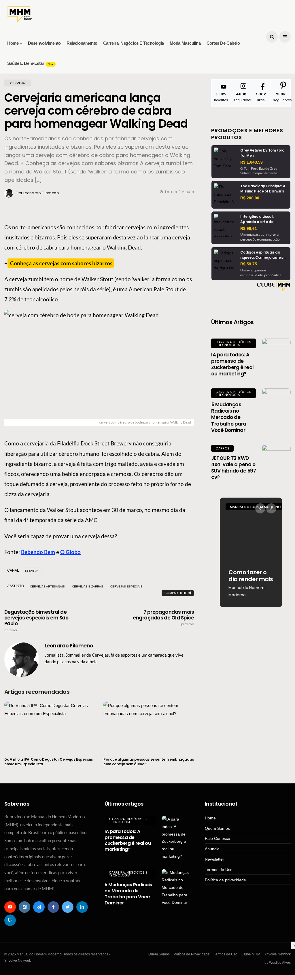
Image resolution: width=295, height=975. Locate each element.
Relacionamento (82, 43)
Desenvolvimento (44, 43)
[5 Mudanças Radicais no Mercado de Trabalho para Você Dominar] (276, 402)
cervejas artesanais (47, 586)
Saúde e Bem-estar (30, 63)
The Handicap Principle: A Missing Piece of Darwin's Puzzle (262, 191)
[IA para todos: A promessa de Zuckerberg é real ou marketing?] (276, 353)
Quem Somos (217, 828)
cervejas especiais (126, 586)
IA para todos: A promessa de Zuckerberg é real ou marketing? (232, 364)
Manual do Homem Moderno (246, 591)
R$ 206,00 (249, 198)
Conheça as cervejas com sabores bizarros (60, 263)
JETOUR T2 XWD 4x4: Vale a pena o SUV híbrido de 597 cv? (233, 468)
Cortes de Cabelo (223, 43)
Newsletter (214, 859)
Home (12, 43)
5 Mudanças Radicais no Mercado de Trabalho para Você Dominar (228, 417)
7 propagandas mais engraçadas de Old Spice (163, 617)
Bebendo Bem (38, 552)
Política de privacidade (225, 880)
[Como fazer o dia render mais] (251, 552)
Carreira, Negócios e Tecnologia (133, 43)
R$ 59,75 (248, 264)
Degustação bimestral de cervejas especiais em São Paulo (36, 620)
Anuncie (212, 848)
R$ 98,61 (248, 228)
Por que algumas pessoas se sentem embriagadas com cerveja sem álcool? (148, 761)
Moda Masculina (185, 43)
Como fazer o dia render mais (250, 575)
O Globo (70, 552)
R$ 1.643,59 (251, 162)
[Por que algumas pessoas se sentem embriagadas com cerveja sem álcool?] (148, 726)
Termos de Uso (218, 869)
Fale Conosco (217, 838)
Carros (222, 448)
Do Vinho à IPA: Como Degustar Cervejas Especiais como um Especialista (48, 761)
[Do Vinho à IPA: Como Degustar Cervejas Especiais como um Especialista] (49, 726)
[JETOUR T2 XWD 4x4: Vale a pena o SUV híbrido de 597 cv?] (276, 459)
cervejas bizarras (87, 586)
